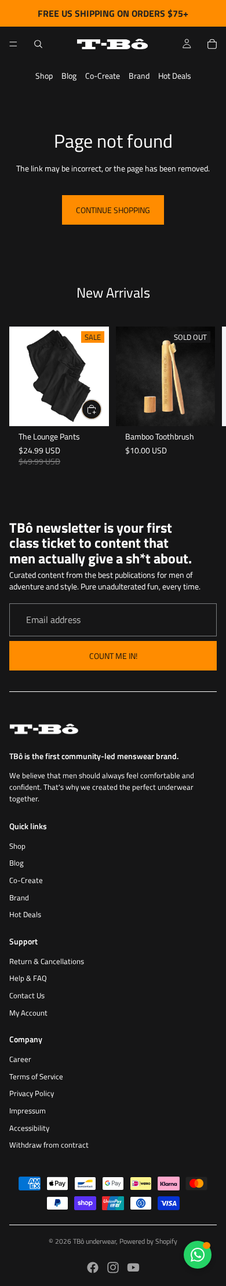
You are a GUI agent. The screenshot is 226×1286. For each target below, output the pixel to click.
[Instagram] (113, 1267)
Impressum (27, 1110)
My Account (28, 1012)
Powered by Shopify (148, 1241)
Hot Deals (174, 75)
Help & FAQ (28, 978)
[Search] (38, 44)
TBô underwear (94, 1241)
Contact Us (27, 995)
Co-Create (102, 75)
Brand (139, 75)
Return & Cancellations (46, 961)
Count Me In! (113, 656)
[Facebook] (93, 1267)
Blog (68, 75)
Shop (44, 75)
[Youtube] (133, 1267)
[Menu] (13, 44)
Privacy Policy (31, 1093)
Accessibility (29, 1128)
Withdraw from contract (49, 1145)
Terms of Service (36, 1076)
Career (20, 1059)
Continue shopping (113, 210)
